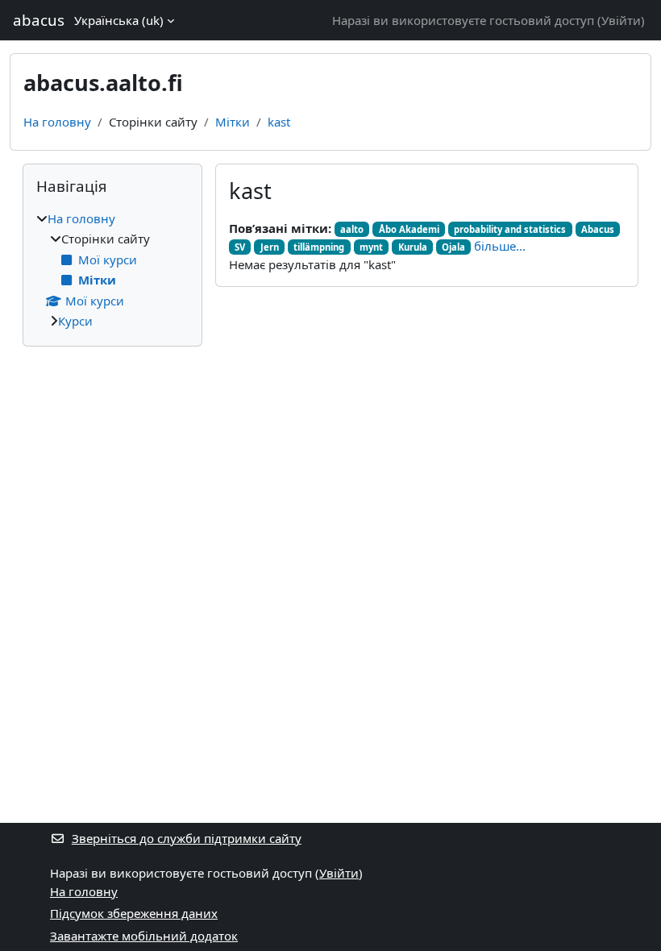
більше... (500, 246)
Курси (75, 321)
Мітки (232, 122)
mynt (371, 247)
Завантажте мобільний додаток (144, 936)
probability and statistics (510, 229)
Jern (269, 247)
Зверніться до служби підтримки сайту (186, 838)
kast (279, 122)
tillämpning (318, 247)
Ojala (453, 247)
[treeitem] (112, 270)
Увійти (621, 20)
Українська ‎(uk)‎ (119, 20)
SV (240, 247)
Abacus (597, 229)
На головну (57, 122)
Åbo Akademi (409, 229)
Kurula (412, 247)
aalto (352, 229)
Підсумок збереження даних (134, 913)
